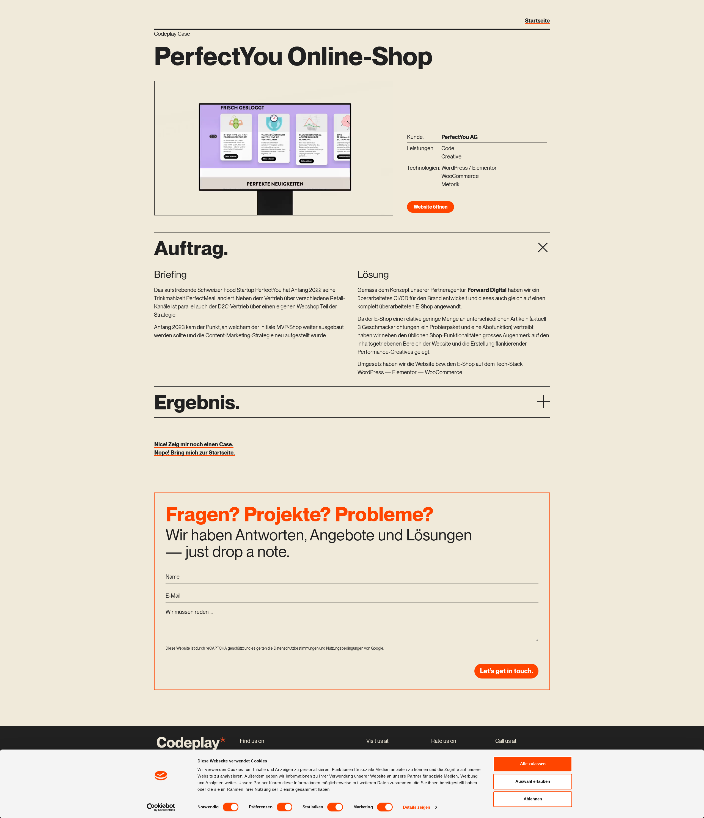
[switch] (284, 807)
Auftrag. (191, 248)
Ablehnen (533, 799)
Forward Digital (487, 290)
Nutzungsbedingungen (344, 648)
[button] (352, 248)
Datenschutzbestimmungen (296, 648)
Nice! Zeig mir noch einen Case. (193, 444)
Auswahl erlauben (532, 781)
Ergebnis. (197, 402)
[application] (273, 148)
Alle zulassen (533, 763)
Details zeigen (416, 807)
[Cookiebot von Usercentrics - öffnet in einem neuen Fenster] (161, 807)
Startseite (537, 20)
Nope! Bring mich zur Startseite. (194, 452)
